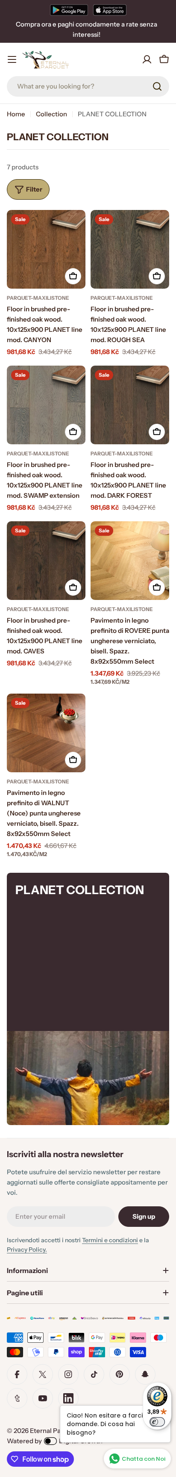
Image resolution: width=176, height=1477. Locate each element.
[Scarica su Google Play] (69, 10)
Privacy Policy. (27, 1249)
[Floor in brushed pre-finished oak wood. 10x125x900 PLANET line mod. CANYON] (46, 249)
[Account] (147, 59)
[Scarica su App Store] (109, 10)
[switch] (157, 1422)
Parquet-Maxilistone (38, 298)
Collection (51, 114)
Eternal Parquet (53, 1431)
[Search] (157, 86)
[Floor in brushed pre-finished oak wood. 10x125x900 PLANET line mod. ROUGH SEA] (130, 249)
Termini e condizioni (110, 1240)
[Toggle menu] (12, 59)
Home (16, 114)
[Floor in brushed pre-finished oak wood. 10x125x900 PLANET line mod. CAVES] (46, 560)
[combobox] (88, 86)
